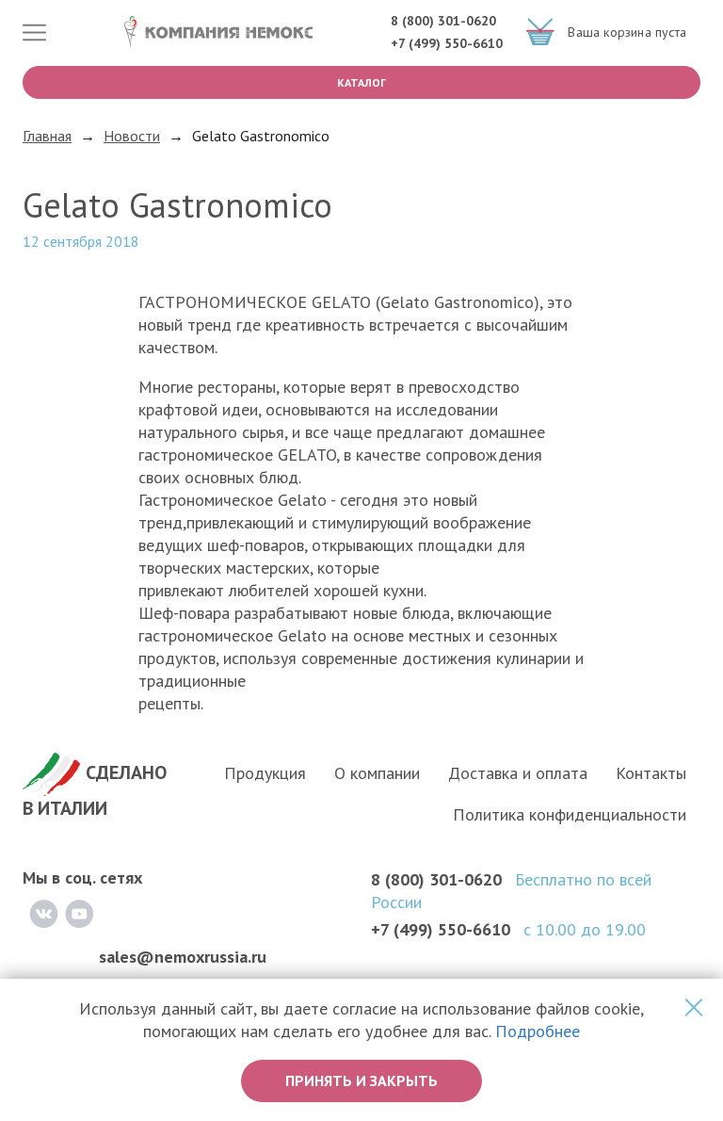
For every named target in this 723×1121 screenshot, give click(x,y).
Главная (47, 135)
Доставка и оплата (517, 773)
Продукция (265, 773)
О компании (377, 773)
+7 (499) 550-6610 (447, 43)
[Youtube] (79, 914)
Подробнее (537, 1031)
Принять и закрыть (361, 1080)
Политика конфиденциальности (569, 814)
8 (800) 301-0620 (443, 20)
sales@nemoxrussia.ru (182, 956)
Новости (132, 135)
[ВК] (43, 914)
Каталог (361, 82)
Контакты (651, 773)
